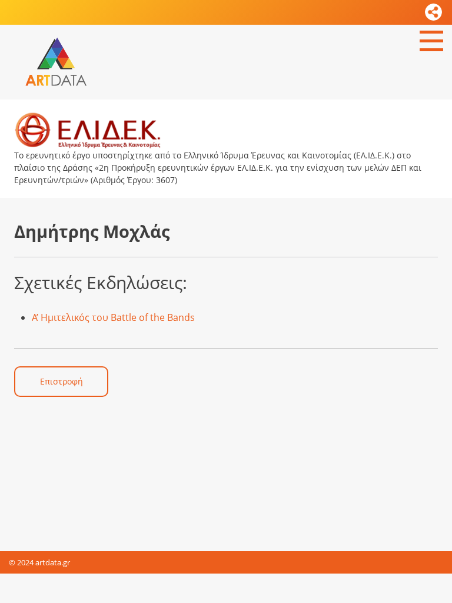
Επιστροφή (61, 381)
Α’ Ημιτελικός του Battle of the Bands (113, 317)
